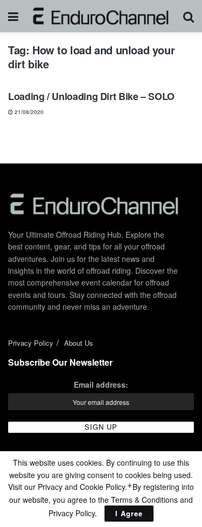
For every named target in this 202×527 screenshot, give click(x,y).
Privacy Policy (30, 343)
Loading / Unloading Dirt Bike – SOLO (91, 96)
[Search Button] (188, 16)
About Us (78, 343)
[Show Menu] (13, 16)
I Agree (129, 513)
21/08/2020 (28, 112)
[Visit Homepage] (101, 16)
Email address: (101, 384)
